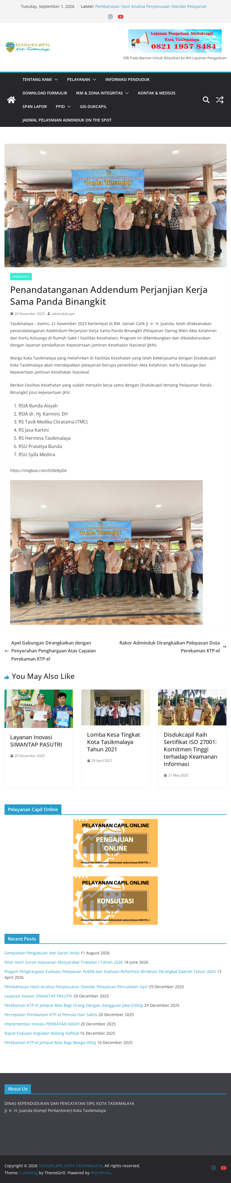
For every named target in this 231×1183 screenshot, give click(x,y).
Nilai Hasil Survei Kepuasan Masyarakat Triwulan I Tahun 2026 (64, 962)
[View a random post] (219, 100)
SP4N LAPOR (35, 106)
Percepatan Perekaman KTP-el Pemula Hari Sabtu (51, 1014)
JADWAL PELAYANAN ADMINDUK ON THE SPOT (67, 120)
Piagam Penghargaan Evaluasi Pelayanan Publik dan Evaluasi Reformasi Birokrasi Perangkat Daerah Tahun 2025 (110, 971)
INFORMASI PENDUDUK (127, 79)
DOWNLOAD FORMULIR (45, 93)
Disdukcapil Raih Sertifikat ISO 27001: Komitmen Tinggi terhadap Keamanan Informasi (190, 749)
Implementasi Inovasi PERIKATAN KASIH (42, 1024)
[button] (55, 79)
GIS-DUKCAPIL (93, 106)
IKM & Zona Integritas (99, 93)
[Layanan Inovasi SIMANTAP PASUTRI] (39, 693)
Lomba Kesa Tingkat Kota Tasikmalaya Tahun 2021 (113, 742)
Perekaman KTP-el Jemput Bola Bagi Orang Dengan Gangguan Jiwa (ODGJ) (74, 1005)
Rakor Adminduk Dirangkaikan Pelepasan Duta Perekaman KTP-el (169, 647)
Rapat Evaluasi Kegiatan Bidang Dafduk (42, 1033)
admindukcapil (63, 313)
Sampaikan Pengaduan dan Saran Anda (42, 952)
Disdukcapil (21, 277)
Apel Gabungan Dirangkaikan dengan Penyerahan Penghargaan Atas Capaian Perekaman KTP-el (53, 651)
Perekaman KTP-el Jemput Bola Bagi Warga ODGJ (50, 1042)
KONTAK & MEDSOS (157, 93)
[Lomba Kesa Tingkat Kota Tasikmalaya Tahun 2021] (115, 693)
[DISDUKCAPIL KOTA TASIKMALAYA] (11, 100)
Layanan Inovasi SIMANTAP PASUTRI (36, 740)
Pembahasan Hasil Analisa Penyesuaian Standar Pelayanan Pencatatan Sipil (76, 986)
